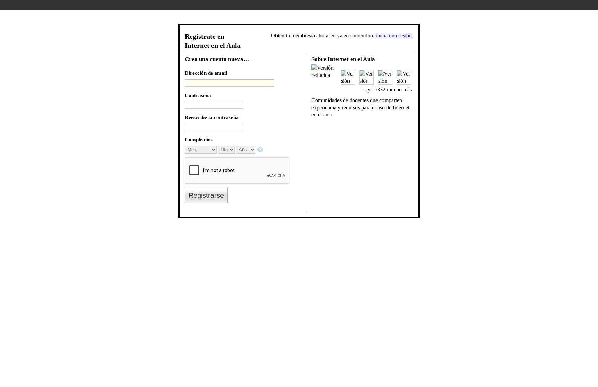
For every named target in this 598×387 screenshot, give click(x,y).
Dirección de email (206, 73)
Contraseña (198, 95)
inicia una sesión (394, 35)
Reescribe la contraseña (212, 117)
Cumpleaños (199, 139)
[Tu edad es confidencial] (260, 150)
